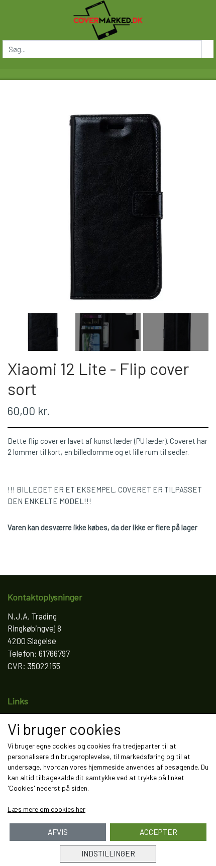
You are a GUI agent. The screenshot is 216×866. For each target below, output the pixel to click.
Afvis (58, 831)
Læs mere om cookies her (46, 809)
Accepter (158, 831)
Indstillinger (108, 853)
